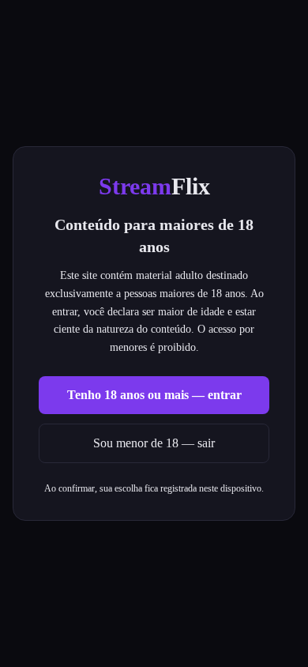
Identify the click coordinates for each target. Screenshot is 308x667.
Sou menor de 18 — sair (154, 443)
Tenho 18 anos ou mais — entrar (154, 394)
